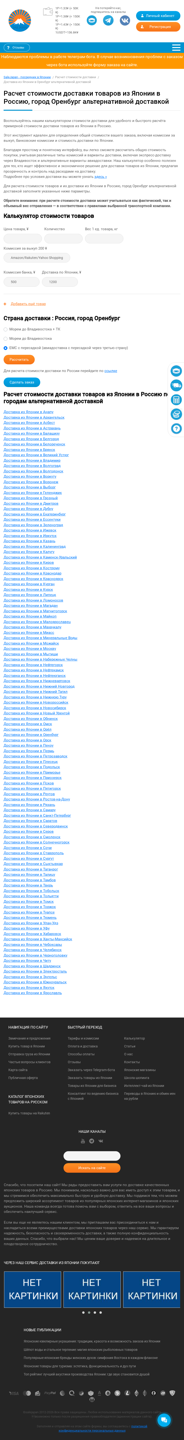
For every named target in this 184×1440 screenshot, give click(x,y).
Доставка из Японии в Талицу (29, 874)
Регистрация (160, 27)
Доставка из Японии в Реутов (29, 794)
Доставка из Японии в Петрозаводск (35, 756)
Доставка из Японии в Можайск (31, 643)
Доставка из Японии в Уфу (27, 928)
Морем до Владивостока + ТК (34, 329)
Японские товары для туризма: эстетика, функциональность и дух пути (80, 1366)
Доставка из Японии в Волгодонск (33, 471)
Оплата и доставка (83, 1046)
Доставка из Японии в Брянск (29, 450)
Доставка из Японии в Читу (27, 960)
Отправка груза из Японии (29, 1054)
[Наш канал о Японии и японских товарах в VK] (125, 23)
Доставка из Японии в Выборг (30, 487)
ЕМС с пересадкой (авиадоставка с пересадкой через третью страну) (68, 348)
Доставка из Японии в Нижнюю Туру (35, 697)
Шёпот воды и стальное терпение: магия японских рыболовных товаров (81, 1350)
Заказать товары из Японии (90, 1078)
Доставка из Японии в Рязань (29, 805)
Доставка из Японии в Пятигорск (32, 788)
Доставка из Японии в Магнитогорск (35, 611)
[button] (83, 1312)
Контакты (132, 1062)
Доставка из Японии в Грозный (31, 498)
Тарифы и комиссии (83, 1038)
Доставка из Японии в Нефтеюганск (35, 675)
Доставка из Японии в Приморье (32, 772)
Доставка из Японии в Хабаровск (32, 934)
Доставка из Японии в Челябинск (33, 950)
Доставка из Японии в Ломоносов (33, 600)
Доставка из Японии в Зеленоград (33, 525)
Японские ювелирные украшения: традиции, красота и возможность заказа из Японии (92, 1341)
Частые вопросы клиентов (29, 1062)
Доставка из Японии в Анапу (28, 412)
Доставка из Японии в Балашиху (32, 433)
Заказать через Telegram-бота (91, 1070)
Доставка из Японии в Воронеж (31, 482)
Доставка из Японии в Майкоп (30, 616)
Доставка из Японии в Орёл (28, 729)
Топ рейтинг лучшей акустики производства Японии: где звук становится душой (87, 1374)
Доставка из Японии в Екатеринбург (35, 514)
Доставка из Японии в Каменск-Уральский (40, 557)
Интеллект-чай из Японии (144, 1086)
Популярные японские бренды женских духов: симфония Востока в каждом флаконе (91, 1358)
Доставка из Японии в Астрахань (32, 428)
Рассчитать (19, 359)
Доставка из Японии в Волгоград (32, 466)
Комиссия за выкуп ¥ (25, 248)
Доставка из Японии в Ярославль (33, 993)
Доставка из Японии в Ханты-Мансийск (38, 939)
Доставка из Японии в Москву (30, 648)
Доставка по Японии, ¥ (61, 272)
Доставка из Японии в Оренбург (31, 735)
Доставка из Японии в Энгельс (30, 977)
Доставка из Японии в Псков (29, 783)
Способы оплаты (81, 1054)
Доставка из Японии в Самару (30, 810)
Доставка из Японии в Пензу (28, 745)
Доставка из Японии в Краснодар (32, 573)
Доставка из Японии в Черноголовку (35, 955)
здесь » (100, 177)
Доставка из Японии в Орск (27, 740)
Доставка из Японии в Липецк (30, 595)
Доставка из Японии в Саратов (30, 821)
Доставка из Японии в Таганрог (31, 869)
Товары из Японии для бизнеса (92, 1086)
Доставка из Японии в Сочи (28, 848)
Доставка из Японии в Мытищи (31, 654)
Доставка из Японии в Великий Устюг (36, 455)
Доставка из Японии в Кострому (32, 568)
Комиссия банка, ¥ (19, 272)
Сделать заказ (22, 382)
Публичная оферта (23, 1078)
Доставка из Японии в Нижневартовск (37, 681)
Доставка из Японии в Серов (29, 831)
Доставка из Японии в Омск (28, 724)
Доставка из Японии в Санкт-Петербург (37, 815)
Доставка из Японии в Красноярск (33, 579)
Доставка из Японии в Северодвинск (36, 826)
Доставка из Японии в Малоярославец (37, 622)
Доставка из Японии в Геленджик (33, 493)
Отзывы (18, 47)
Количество (54, 229)
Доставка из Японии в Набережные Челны (40, 659)
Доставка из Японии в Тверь (28, 885)
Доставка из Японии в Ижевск (30, 530)
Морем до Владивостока (30, 338)
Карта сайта (18, 1070)
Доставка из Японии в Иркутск (30, 536)
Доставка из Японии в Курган (29, 584)
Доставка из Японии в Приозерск (33, 778)
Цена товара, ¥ (16, 229)
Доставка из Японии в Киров (29, 562)
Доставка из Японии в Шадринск (32, 966)
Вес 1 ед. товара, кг (101, 229)
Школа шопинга (136, 1078)
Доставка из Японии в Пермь (29, 751)
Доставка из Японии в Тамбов (30, 880)
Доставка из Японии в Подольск (32, 767)
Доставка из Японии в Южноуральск (35, 982)
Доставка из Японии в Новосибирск (35, 708)
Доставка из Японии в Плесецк (31, 762)
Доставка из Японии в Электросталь (35, 971)
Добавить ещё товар (28, 304)
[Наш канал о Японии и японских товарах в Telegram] (108, 23)
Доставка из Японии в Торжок (30, 907)
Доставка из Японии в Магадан (31, 605)
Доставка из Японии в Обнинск (31, 719)
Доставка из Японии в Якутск (29, 988)
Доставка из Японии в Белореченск (34, 444)
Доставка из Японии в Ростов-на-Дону (37, 799)
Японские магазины (140, 1070)
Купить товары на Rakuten (29, 1113)
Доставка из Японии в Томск (29, 901)
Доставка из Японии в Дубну (28, 509)
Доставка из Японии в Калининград (35, 546)
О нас (128, 1054)
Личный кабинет (160, 16)
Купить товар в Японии (26, 1046)
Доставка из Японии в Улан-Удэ (31, 923)
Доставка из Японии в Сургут (29, 858)
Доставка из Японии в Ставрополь (34, 853)
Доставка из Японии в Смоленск (32, 837)
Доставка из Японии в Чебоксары (33, 944)
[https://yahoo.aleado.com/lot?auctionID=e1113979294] (92, 1290)
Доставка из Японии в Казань (29, 541)
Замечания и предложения (29, 1038)
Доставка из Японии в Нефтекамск (34, 670)
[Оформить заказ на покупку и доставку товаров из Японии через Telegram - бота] (91, 23)
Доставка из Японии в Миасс (29, 632)
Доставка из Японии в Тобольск (31, 891)
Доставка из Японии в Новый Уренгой (37, 713)
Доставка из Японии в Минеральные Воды (40, 638)
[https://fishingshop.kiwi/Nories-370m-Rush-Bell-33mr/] (151, 1290)
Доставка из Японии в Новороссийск (36, 702)
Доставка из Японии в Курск (28, 589)
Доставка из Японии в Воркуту (30, 476)
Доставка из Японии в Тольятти (31, 896)
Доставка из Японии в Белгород (31, 439)
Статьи (129, 1046)
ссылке (110, 371)
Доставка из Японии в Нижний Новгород (39, 686)
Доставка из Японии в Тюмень (30, 917)
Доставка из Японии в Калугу (29, 552)
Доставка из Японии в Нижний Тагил (36, 692)
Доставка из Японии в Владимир (32, 460)
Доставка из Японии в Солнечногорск (36, 842)
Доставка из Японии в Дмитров (31, 503)
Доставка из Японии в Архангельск (34, 417)
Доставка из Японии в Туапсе (29, 912)
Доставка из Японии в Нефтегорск (33, 665)
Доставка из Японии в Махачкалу (32, 627)
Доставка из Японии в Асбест (29, 423)
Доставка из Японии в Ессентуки (32, 519)
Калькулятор (134, 1038)
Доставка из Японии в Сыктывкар (33, 864)
